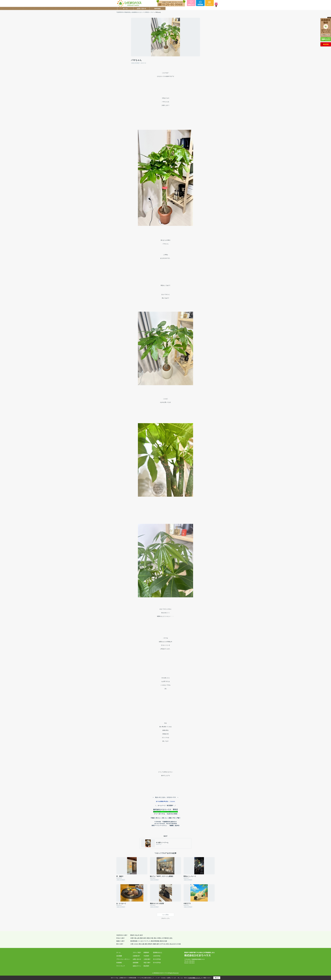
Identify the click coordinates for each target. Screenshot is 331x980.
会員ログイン (137, 966)
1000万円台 (156, 956)
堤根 (148, 938)
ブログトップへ (165, 918)
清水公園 (141, 944)
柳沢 (144, 938)
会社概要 (206, 8)
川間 (131, 944)
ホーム (125, 8)
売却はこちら (173, 8)
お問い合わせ (141, 8)
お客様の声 (136, 956)
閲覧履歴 (200, 4)
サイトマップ (120, 966)
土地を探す (147, 959)
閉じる (217, 977)
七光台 (136, 944)
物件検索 (157, 8)
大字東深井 (165, 938)
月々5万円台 (157, 959)
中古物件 (146, 956)
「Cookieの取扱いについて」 (194, 977)
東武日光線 (163, 941)
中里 (151, 938)
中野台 (159, 938)
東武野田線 (133, 941)
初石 (167, 944)
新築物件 (146, 952)
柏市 (141, 935)
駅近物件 (146, 966)
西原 (141, 938)
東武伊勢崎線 (155, 941)
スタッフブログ (135, 63)
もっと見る (165, 914)
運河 (158, 944)
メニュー (209, 4)
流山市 (137, 935)
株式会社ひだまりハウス (197, 955)
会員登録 (135, 962)
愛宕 (146, 944)
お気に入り (191, 4)
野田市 (132, 935)
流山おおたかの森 (175, 944)
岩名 (171, 938)
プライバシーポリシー (123, 959)
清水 (155, 938)
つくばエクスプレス (144, 941)
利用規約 (119, 962)
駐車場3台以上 (157, 952)
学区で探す (147, 962)
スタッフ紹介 (189, 8)
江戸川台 (163, 944)
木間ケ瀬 (133, 938)
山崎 (138, 938)
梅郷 (154, 944)
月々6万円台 (157, 962)
